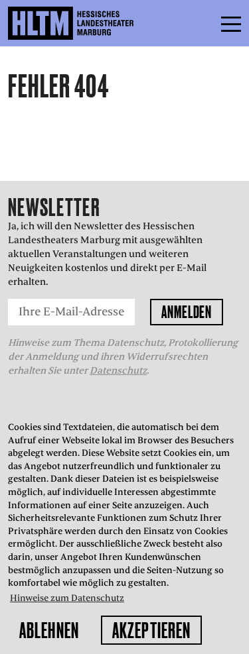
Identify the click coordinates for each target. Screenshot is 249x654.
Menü (201, 23)
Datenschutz (118, 370)
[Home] (99, 23)
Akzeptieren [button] (151, 630)
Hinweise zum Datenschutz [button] (67, 598)
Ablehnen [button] (49, 630)
